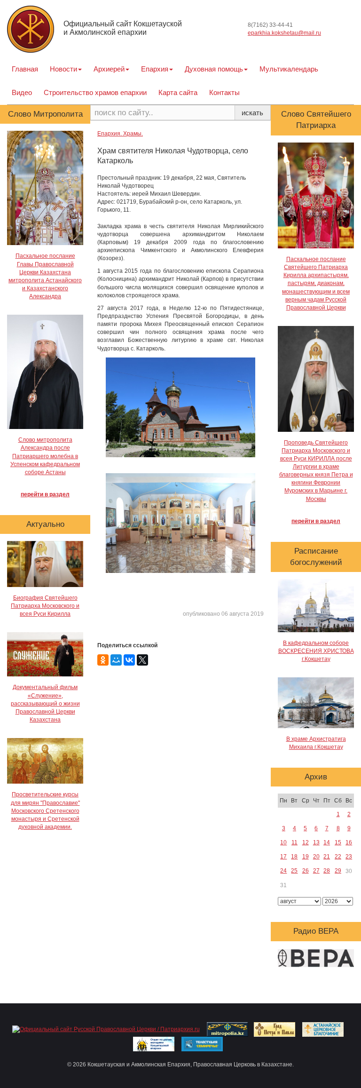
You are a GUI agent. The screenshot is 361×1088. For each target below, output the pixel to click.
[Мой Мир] (116, 660)
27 (316, 870)
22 (338, 856)
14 (326, 842)
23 (348, 856)
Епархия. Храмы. (120, 133)
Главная (25, 69)
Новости (63, 69)
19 (305, 856)
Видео (22, 92)
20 (316, 856)
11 (294, 842)
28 (326, 870)
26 (305, 870)
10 (283, 842)
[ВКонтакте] (129, 660)
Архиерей (109, 69)
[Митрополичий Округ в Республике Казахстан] (227, 1029)
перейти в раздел (45, 494)
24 (283, 870)
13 (316, 842)
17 (283, 856)
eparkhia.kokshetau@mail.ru (284, 33)
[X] (142, 660)
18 (294, 856)
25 (294, 870)
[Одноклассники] (103, 660)
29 (338, 870)
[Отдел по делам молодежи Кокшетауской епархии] (153, 1043)
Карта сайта (177, 92)
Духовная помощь (214, 69)
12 (305, 842)
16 (348, 842)
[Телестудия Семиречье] (202, 1043)
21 (326, 856)
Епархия (154, 69)
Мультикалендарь (288, 69)
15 (338, 842)
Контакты (224, 92)
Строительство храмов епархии (95, 92)
